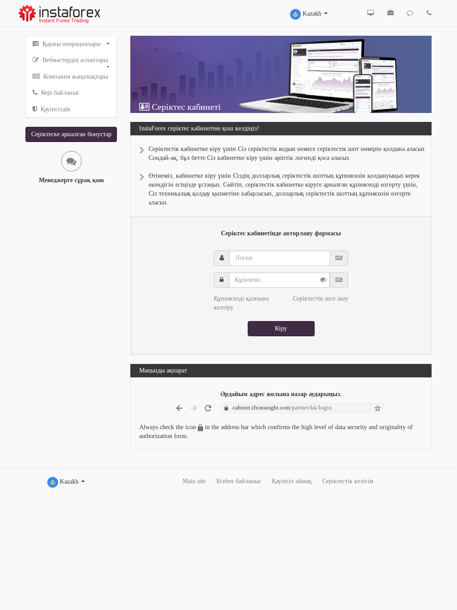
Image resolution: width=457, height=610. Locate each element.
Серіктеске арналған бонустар (71, 134)
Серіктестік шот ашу (320, 298)
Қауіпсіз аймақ (292, 481)
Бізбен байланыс (238, 481)
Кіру (281, 328)
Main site (194, 481)
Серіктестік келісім (348, 481)
